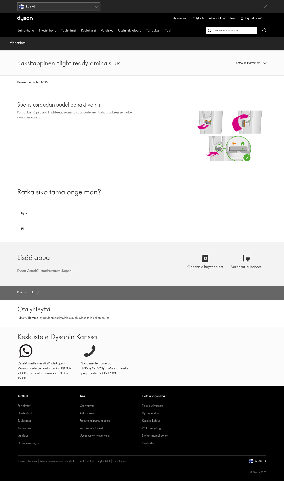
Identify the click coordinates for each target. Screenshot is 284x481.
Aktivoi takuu (217, 18)
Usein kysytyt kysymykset (95, 435)
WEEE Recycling (151, 428)
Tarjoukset (153, 30)
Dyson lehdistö (151, 413)
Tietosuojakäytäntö (27, 461)
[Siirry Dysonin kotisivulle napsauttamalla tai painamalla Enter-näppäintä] (25, 18)
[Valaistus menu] (115, 30)
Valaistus (107, 30)
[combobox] (58, 6)
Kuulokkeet (88, 30)
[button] (238, 63)
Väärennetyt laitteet (91, 428)
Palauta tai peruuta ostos (95, 421)
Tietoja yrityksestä (152, 406)
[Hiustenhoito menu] (58, 30)
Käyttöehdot (104, 461)
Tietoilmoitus (119, 461)
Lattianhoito (26, 30)
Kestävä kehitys (151, 421)
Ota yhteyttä (87, 406)
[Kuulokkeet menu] (98, 30)
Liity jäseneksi (180, 18)
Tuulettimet (68, 30)
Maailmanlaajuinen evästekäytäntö (57, 461)
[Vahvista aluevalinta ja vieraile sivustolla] (265, 6)
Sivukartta (148, 443)
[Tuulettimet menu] (78, 30)
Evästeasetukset (86, 461)
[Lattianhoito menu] (36, 30)
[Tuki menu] (173, 30)
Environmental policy (155, 435)
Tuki (232, 18)
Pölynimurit (24, 406)
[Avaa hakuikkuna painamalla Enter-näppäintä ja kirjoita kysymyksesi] (231, 30)
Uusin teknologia (129, 30)
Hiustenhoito (47, 30)
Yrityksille (198, 18)
